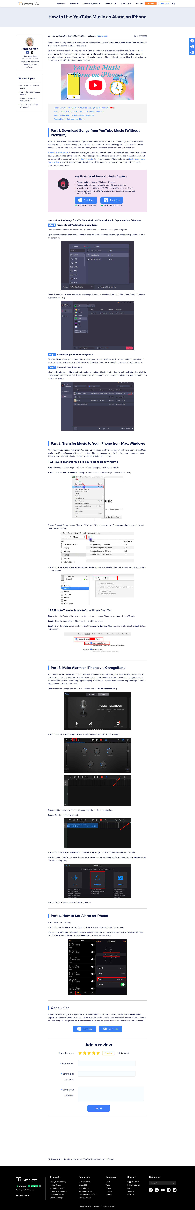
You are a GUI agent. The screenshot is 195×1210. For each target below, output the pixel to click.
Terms (108, 1185)
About (108, 1182)
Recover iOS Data (85, 1191)
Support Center (133, 1182)
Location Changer (56, 1198)
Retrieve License (133, 1185)
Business (109, 1191)
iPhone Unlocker (56, 1185)
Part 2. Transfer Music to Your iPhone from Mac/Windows (78, 111)
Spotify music (87, 159)
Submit (98, 1108)
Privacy (108, 1188)
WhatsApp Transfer (57, 1194)
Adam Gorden (65, 36)
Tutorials (130, 1191)
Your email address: (67, 1076)
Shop (152, 3)
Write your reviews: (67, 1092)
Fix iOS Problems (85, 1182)
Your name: (67, 1063)
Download (164, 3)
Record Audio (102, 36)
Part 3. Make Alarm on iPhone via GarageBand (74, 115)
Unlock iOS (83, 1185)
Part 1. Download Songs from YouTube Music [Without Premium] (81, 108)
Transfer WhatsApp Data (88, 1194)
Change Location (85, 1198)
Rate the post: (66, 1053)
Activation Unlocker (57, 1188)
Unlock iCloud (84, 1188)
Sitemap (109, 1194)
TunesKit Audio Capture (58, 153)
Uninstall (130, 1194)
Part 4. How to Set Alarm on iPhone (69, 119)
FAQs (129, 1188)
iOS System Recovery (58, 1182)
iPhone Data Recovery (58, 1191)
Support (139, 3)
